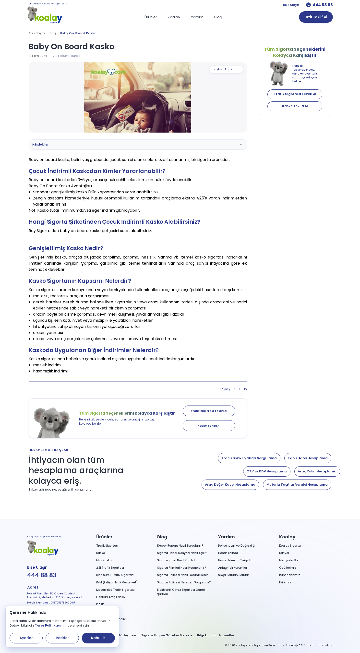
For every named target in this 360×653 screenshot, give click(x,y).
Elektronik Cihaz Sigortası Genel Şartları (181, 592)
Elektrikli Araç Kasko (110, 597)
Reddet (62, 637)
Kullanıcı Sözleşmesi (120, 635)
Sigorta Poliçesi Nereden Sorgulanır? (184, 582)
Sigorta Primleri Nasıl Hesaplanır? (181, 568)
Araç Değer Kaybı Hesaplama (230, 484)
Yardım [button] (226, 537)
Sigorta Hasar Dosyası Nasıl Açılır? (182, 553)
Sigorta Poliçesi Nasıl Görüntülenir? (183, 575)
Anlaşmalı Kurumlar (232, 568)
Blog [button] (162, 537)
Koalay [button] (287, 537)
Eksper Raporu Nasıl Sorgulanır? (180, 545)
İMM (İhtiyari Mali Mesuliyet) (117, 582)
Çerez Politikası (48, 625)
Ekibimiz (285, 582)
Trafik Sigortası (107, 545)
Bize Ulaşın (291, 5)
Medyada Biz (288, 560)
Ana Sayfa (37, 33)
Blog (52, 33)
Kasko (100, 553)
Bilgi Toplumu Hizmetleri (216, 635)
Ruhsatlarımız (289, 575)
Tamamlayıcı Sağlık (110, 619)
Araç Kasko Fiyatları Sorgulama (249, 458)
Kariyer (284, 553)
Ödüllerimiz (287, 568)
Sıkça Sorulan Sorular (233, 575)
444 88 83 (323, 5)
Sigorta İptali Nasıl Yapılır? (176, 560)
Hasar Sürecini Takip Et (235, 560)
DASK (100, 604)
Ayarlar (26, 637)
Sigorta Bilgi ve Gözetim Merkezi (166, 635)
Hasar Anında (228, 553)
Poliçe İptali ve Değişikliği (236, 545)
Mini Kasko (104, 560)
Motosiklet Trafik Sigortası (115, 590)
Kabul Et (98, 637)
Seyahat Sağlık (107, 612)
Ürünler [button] (104, 537)
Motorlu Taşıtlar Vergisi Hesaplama (297, 484)
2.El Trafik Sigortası (110, 568)
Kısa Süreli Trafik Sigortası (115, 575)
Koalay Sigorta (290, 545)
